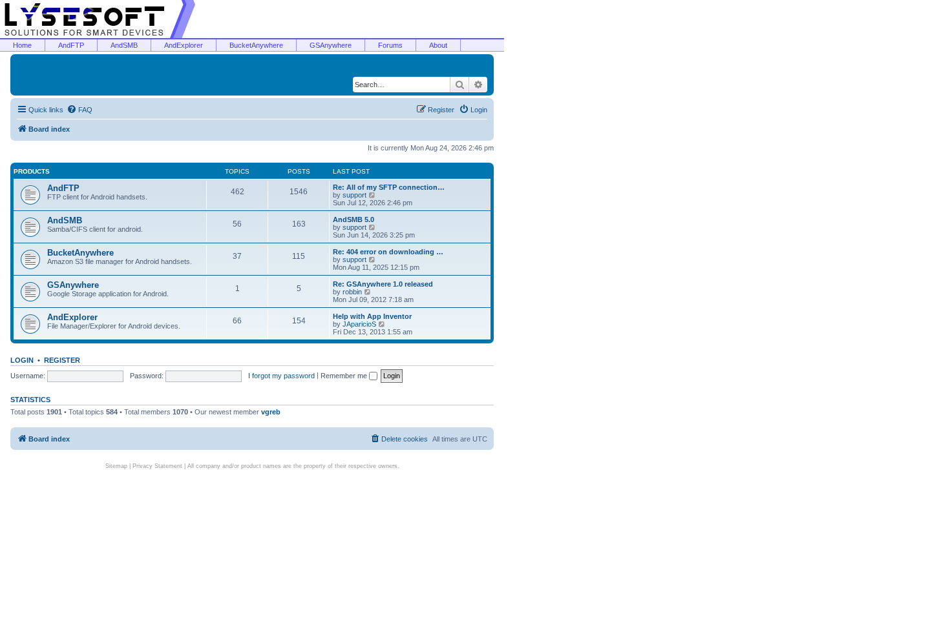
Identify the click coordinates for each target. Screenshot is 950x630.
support (354, 195)
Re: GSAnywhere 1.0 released (383, 284)
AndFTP (71, 45)
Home (22, 45)
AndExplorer (183, 45)
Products (32, 171)
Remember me (345, 376)
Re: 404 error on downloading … (388, 252)
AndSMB (124, 45)
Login (22, 360)
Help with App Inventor (372, 316)
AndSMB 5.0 (353, 219)
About (438, 45)
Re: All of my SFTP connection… (389, 187)
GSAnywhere (331, 45)
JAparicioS (359, 324)
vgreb (270, 412)
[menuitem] (79, 109)
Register (62, 360)
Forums (390, 45)
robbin (352, 292)
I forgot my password (281, 376)
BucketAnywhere (256, 45)
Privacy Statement (157, 466)
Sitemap (116, 466)
